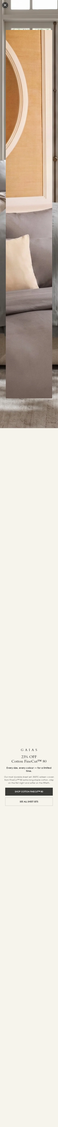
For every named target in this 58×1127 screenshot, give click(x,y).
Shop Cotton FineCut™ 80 (29, 791)
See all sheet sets (29, 801)
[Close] (5, 5)
